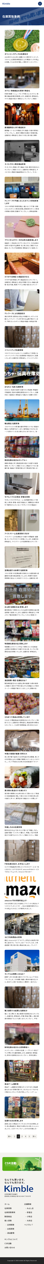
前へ (10, 1136)
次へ (34, 1136)
